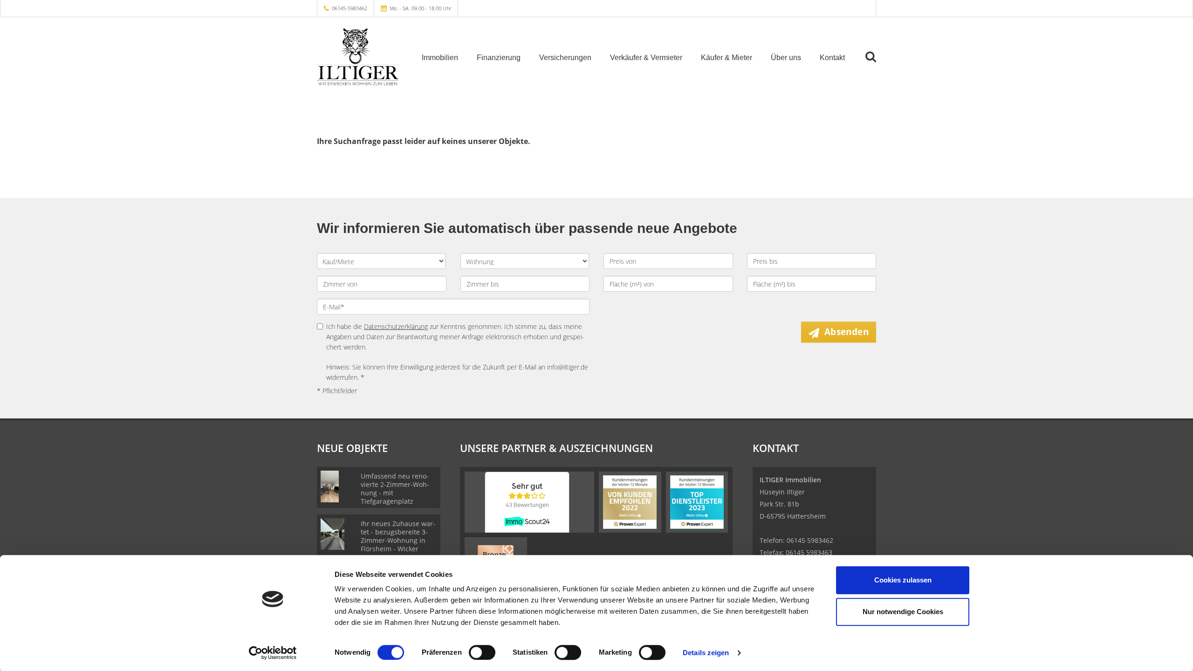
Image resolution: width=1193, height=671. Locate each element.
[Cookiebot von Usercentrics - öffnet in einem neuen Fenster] (273, 653)
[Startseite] (357, 56)
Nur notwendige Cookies (903, 612)
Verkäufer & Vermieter (646, 58)
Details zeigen (706, 653)
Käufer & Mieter (726, 58)
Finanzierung (499, 58)
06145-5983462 (349, 8)
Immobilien (440, 58)
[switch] (482, 652)
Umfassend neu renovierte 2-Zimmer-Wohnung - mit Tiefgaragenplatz (395, 489)
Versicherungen (565, 58)
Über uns (786, 58)
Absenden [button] (846, 332)
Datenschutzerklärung (396, 326)
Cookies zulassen (903, 580)
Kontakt (832, 58)
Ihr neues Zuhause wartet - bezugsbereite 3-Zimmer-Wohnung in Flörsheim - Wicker (398, 536)
